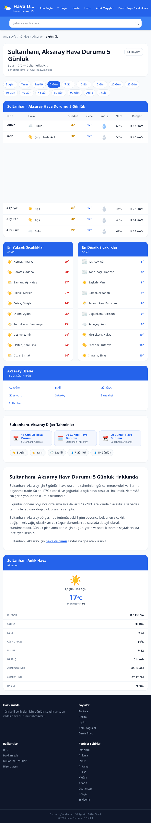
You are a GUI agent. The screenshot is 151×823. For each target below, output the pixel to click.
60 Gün (59, 92)
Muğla (83, 777)
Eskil (58, 387)
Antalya (83, 766)
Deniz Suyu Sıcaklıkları (133, 8)
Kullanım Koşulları (15, 761)
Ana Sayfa (46, 8)
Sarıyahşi (107, 395)
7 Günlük (78, 452)
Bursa (82, 772)
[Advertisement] (75, 173)
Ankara (83, 755)
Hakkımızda (10, 755)
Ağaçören (15, 387)
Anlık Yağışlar (105, 8)
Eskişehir (84, 799)
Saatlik (39, 84)
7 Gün (68, 84)
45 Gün (42, 92)
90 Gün (75, 92)
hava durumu (56, 541)
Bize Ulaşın (10, 766)
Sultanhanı (16, 403)
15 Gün (100, 84)
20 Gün (116, 84)
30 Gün (10, 92)
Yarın (24, 84)
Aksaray (37, 36)
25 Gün (132, 84)
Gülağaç (106, 387)
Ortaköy (60, 395)
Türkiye (62, 8)
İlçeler (103, 92)
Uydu (87, 8)
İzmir (82, 761)
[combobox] (75, 23)
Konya (83, 794)
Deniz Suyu (86, 733)
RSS (5, 750)
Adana (83, 783)
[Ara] (137, 23)
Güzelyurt (15, 395)
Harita (76, 8)
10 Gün (83, 84)
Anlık (89, 92)
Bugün (10, 84)
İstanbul (84, 750)
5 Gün (54, 84)
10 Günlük (102, 452)
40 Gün (26, 92)
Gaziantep (85, 788)
